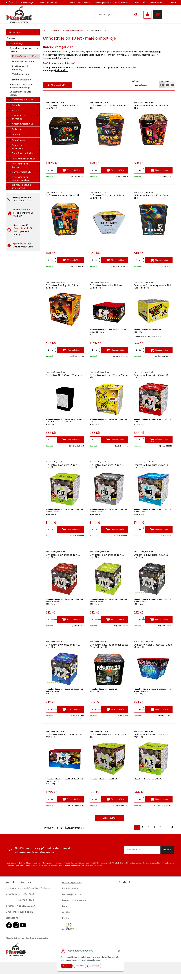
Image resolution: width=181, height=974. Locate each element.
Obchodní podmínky (102, 2)
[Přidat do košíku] (70, 170)
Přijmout (66, 966)
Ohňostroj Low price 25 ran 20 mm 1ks (151, 376)
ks (52, 170)
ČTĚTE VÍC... (61, 70)
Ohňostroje (55, 30)
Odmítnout (94, 966)
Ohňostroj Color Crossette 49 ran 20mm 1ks (153, 646)
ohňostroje (155, 51)
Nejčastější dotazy (159, 2)
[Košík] (158, 14)
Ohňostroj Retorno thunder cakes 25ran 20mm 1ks (109, 646)
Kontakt (135, 2)
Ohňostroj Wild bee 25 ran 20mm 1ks (109, 376)
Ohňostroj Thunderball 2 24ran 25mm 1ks (107, 196)
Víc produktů (109, 818)
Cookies (66, 912)
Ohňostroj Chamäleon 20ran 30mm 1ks (62, 106)
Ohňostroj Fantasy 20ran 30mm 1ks (152, 196)
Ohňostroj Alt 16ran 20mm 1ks (63, 195)
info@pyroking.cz (27, 2)
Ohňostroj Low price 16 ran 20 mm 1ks (63, 556)
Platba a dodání (121, 2)
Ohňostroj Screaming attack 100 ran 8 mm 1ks (152, 286)
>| (172, 827)
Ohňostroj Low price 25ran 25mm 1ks (109, 735)
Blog (145, 2)
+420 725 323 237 (48, 2)
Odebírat (167, 850)
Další (173, 2)
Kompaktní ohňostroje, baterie (74, 30)
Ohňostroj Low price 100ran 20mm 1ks (106, 286)
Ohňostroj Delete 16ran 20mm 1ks (151, 106)
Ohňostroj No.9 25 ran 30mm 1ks (64, 375)
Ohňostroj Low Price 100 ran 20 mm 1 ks (63, 735)
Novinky (11, 38)
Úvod (11, 2)
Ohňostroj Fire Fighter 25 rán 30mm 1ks (62, 286)
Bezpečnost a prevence (80, 2)
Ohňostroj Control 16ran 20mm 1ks (108, 106)
